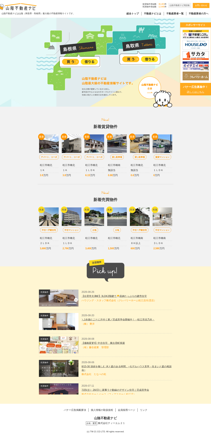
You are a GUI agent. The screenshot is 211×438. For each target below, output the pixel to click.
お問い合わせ (201, 5)
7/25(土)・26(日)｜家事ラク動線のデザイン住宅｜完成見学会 (115, 390)
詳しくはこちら (195, 92)
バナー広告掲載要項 (75, 410)
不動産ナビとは (152, 13)
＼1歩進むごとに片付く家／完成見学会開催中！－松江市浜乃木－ (118, 319)
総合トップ (133, 13)
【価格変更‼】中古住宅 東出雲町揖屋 (103, 343)
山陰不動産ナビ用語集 (180, 5)
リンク (143, 410)
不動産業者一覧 (175, 13)
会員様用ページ (126, 410)
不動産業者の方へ (199, 13)
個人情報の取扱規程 (102, 410)
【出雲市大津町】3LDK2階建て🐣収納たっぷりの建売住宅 (114, 296)
